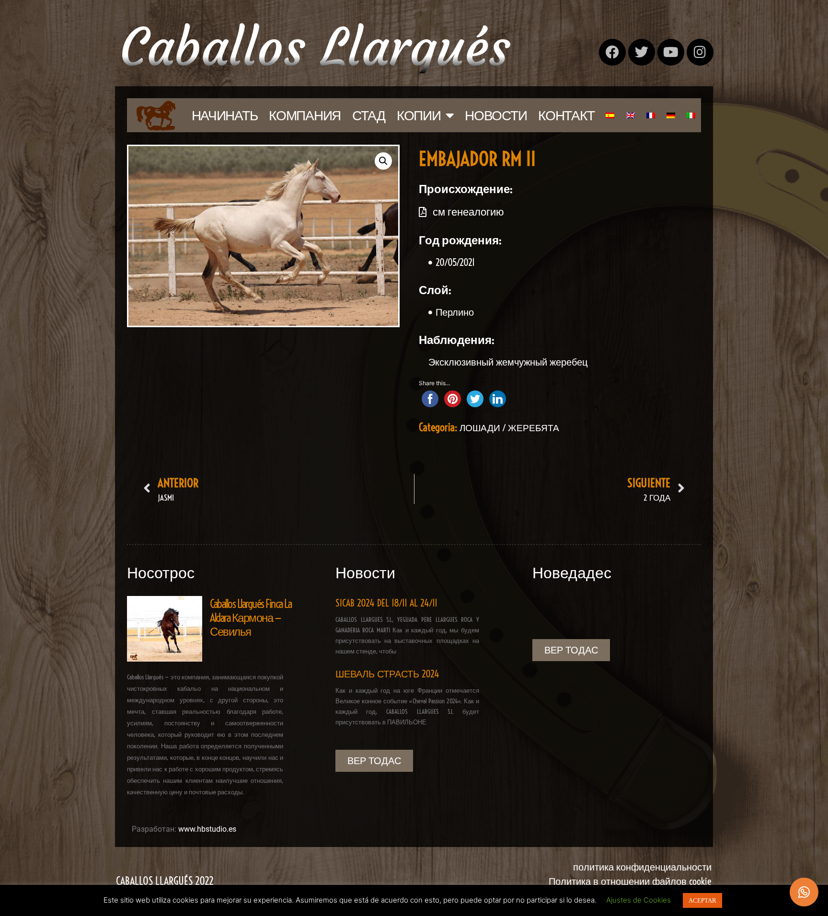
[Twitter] (641, 52)
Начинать (225, 115)
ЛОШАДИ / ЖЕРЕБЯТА (509, 428)
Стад (368, 115)
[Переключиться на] (610, 115)
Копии (419, 115)
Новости (496, 115)
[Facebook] (612, 52)
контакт (566, 115)
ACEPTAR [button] (702, 900)
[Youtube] (670, 52)
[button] (383, 161)
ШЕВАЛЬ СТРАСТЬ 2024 (387, 674)
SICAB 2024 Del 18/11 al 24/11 (386, 603)
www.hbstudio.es (207, 829)
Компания (305, 115)
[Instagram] (700, 52)
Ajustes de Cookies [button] (638, 900)
